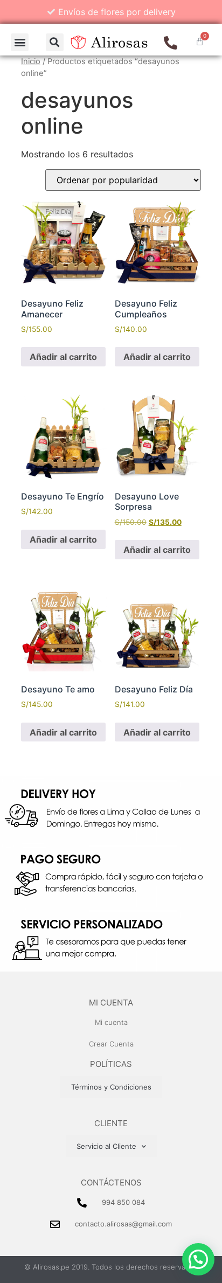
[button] (20, 42)
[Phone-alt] (170, 43)
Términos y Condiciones (111, 1087)
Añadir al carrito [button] (63, 356)
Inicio (30, 61)
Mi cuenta (111, 1002)
